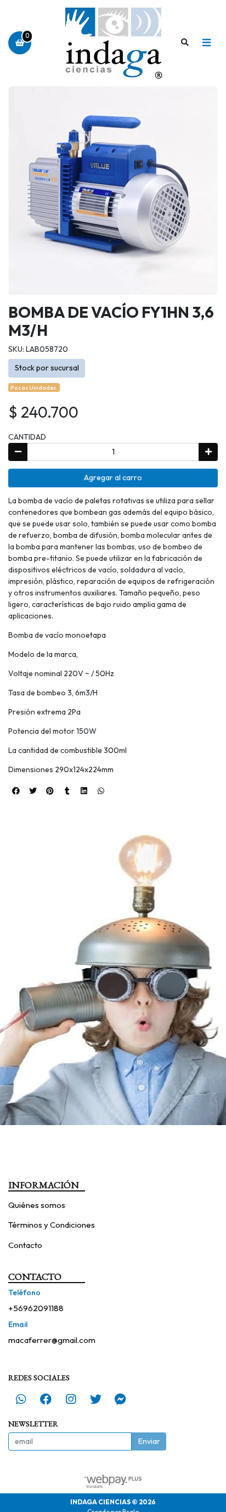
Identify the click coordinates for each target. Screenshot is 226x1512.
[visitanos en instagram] (70, 1398)
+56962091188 (36, 1308)
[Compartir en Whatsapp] (101, 791)
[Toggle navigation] (206, 42)
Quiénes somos (36, 1205)
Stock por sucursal (47, 368)
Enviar (149, 1441)
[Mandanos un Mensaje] (120, 1398)
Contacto (25, 1245)
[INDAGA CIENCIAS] (113, 43)
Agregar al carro (113, 477)
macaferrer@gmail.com (51, 1340)
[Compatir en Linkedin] (84, 791)
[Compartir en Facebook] (16, 791)
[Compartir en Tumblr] (67, 791)
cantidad (27, 437)
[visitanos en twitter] (95, 1398)
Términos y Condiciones (51, 1224)
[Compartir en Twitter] (33, 791)
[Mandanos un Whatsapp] (20, 1398)
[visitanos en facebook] (45, 1398)
